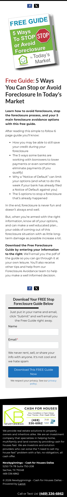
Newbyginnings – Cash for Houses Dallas (28, 462)
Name (12, 326)
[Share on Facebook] (29, 6)
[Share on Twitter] (36, 6)
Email (13, 339)
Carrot (22, 483)
